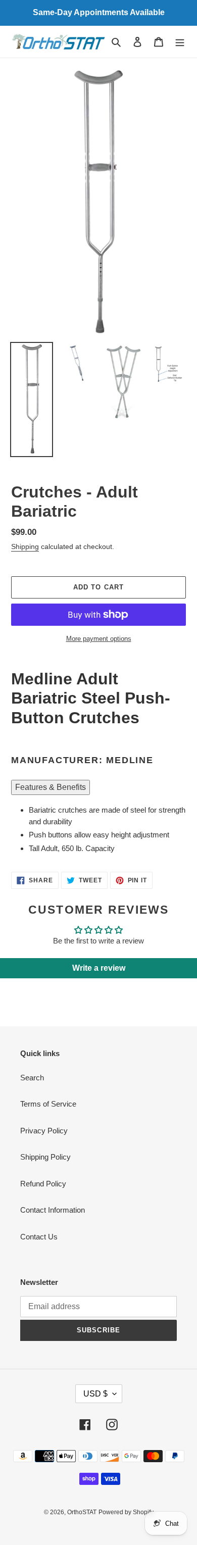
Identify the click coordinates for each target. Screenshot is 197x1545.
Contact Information (52, 1210)
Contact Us (39, 1236)
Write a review (98, 968)
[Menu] (179, 42)
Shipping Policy (45, 1157)
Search (32, 1077)
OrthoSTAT (81, 1512)
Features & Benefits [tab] (50, 787)
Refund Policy (43, 1183)
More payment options (98, 638)
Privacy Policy (44, 1130)
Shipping (25, 546)
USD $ (95, 1393)
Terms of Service (48, 1104)
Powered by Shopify (126, 1512)
